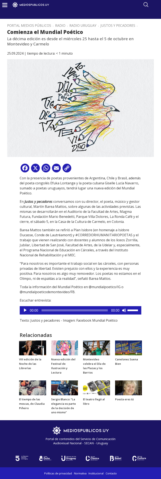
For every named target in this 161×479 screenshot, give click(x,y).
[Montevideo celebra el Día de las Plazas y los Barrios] (96, 347)
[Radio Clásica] (92, 458)
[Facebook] (25, 170)
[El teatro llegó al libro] (96, 387)
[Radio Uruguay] (68, 458)
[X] (35, 170)
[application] (80, 310)
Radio (60, 25)
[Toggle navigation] (5, 5)
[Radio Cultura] (139, 458)
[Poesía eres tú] (128, 387)
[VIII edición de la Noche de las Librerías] (32, 347)
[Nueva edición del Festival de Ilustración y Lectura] (64, 347)
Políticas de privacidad (58, 473)
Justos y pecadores (117, 25)
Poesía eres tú (124, 399)
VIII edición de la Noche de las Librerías (30, 363)
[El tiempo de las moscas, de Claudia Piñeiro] (32, 387)
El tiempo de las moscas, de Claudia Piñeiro (32, 403)
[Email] (56, 170)
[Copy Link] (67, 170)
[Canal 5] (21, 458)
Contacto (111, 473)
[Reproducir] (25, 310)
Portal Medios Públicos (29, 25)
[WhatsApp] (46, 170)
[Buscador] (145, 4)
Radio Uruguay (82, 25)
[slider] (133, 310)
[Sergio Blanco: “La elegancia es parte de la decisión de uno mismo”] (64, 387)
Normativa (80, 473)
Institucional (96, 473)
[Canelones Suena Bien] (128, 347)
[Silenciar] (124, 310)
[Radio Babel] (115, 458)
